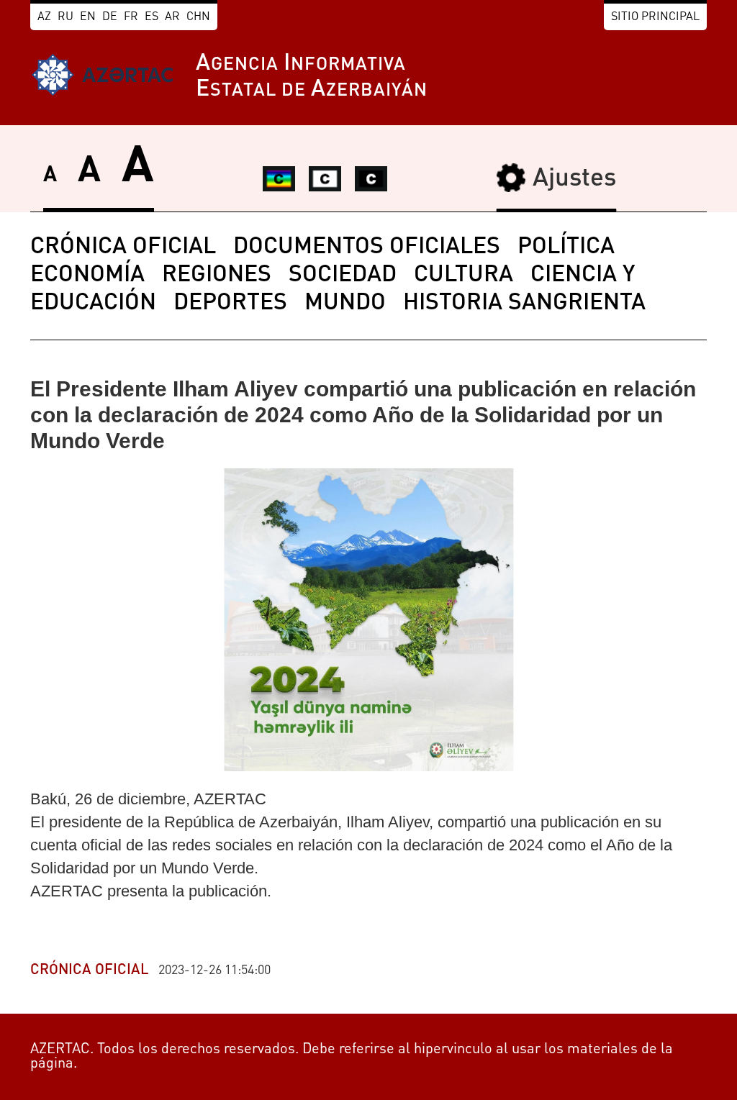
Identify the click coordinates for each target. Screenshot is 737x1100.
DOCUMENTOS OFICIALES (366, 247)
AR (172, 17)
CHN (198, 17)
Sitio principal (655, 17)
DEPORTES (230, 303)
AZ (44, 17)
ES (151, 17)
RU (65, 17)
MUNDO (345, 303)
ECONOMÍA (87, 275)
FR (131, 17)
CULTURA (463, 275)
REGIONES (216, 275)
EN (88, 17)
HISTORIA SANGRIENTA (524, 303)
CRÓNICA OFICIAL (123, 247)
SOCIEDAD (343, 275)
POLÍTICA (566, 247)
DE (109, 17)
